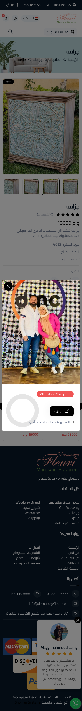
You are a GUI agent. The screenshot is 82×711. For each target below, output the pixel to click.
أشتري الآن (61, 411)
